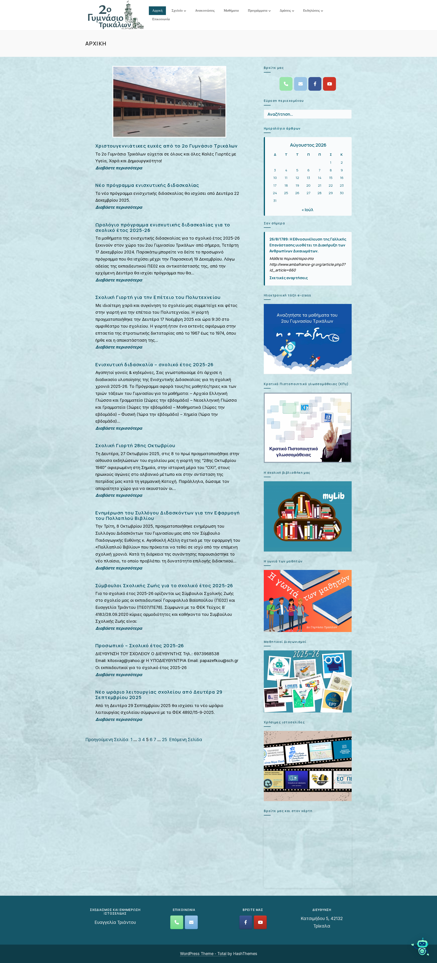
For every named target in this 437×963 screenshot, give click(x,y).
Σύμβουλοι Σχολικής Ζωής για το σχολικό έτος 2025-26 (164, 585)
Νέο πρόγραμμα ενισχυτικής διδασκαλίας (147, 185)
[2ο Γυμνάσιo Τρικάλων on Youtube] (329, 84)
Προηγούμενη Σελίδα (106, 739)
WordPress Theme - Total (203, 953)
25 (164, 739)
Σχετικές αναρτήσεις (288, 277)
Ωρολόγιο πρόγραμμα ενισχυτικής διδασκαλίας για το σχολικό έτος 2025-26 (162, 227)
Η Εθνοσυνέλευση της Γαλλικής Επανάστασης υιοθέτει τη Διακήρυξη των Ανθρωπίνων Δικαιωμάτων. (307, 245)
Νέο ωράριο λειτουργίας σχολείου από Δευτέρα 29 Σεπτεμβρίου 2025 (158, 694)
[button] (420, 946)
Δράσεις (285, 10)
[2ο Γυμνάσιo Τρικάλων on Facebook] (314, 84)
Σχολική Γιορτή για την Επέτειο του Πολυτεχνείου (158, 297)
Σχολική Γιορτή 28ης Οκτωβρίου (135, 445)
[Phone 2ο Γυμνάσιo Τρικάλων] (285, 84)
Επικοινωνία (161, 19)
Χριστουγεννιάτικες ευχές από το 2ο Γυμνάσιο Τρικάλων (166, 145)
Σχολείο (177, 10)
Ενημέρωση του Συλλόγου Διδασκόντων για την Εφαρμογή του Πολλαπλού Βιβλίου (167, 515)
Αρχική (157, 10)
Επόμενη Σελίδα (185, 739)
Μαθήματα (231, 10)
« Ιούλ (307, 210)
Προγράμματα (257, 10)
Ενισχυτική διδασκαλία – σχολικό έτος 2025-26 (154, 364)
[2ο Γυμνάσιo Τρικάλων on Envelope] (300, 84)
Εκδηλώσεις (311, 10)
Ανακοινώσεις (205, 10)
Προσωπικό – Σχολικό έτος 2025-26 (139, 645)
